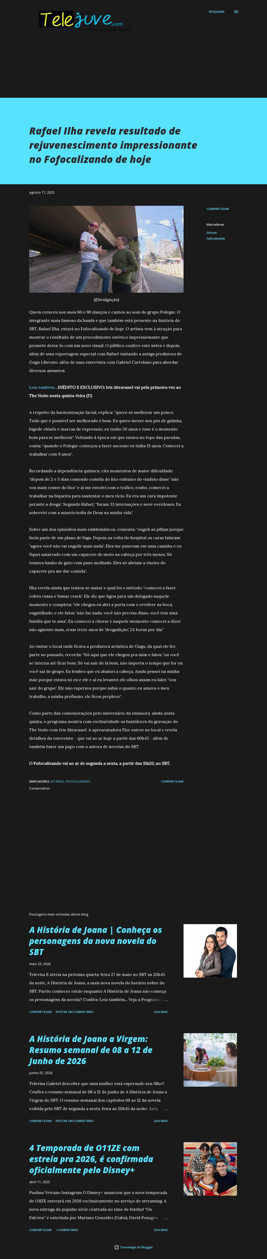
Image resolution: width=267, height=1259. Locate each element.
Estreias (212, 233)
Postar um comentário (74, 1012)
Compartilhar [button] (218, 209)
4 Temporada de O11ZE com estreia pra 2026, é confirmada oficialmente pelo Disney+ (91, 1159)
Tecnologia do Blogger (136, 1247)
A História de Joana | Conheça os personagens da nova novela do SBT (95, 941)
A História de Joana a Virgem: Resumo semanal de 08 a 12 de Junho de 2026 (90, 1050)
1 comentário (67, 1230)
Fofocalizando (216, 238)
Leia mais (161, 1012)
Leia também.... (43, 387)
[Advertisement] (125, 68)
